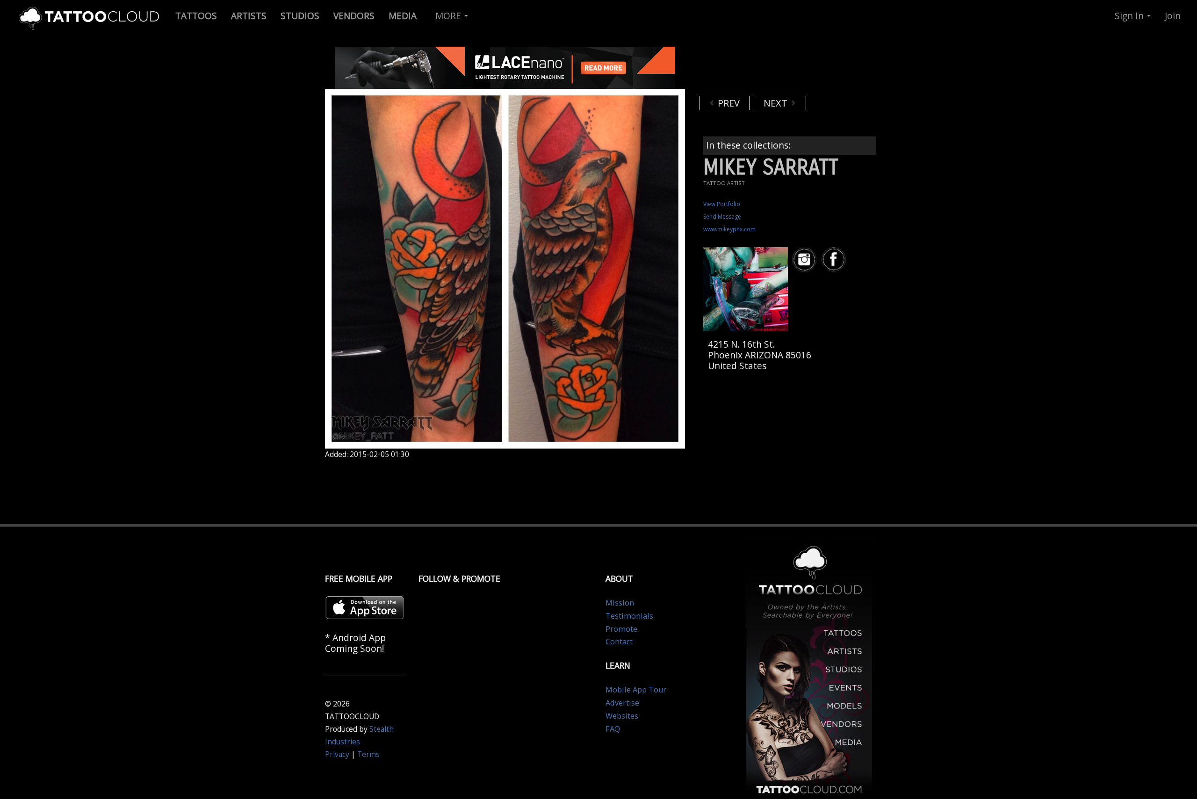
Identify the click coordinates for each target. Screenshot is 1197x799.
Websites (622, 716)
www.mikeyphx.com (729, 229)
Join (1173, 15)
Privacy (337, 754)
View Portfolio (721, 204)
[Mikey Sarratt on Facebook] (835, 259)
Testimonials (629, 616)
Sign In (1130, 15)
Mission (620, 603)
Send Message (722, 217)
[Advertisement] (774, 70)
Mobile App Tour (636, 690)
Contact (619, 641)
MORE (449, 15)
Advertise (622, 703)
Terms (368, 754)
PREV (727, 103)
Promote (621, 629)
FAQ (613, 729)
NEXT (777, 103)
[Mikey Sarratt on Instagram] (805, 259)
